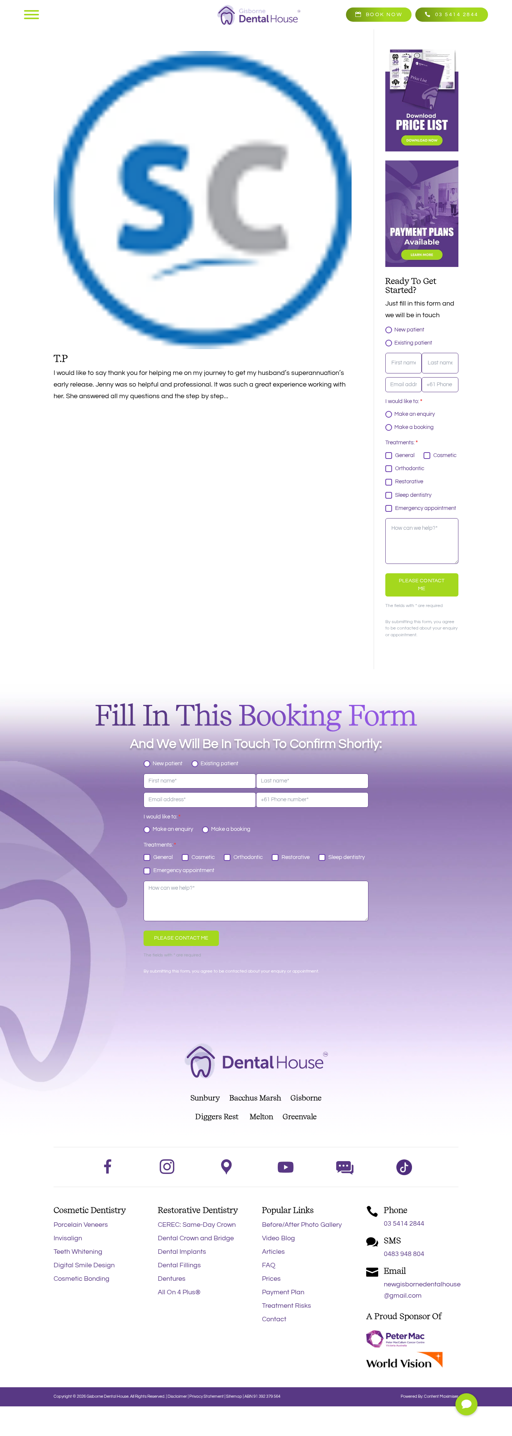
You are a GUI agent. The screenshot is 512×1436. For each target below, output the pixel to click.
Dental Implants (182, 1251)
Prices (271, 1278)
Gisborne (306, 1097)
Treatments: (401, 442)
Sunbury (205, 1097)
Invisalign (68, 1238)
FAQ (268, 1265)
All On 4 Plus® (179, 1292)
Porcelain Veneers (81, 1224)
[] (466, 1413)
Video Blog (278, 1238)
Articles (273, 1251)
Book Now (384, 14)
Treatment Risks (286, 1305)
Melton (261, 1116)
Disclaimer (177, 1396)
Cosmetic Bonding (81, 1278)
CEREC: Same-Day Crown (197, 1224)
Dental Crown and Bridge (196, 1238)
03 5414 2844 (457, 14)
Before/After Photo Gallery (302, 1224)
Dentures (172, 1278)
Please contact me (422, 584)
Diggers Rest (216, 1116)
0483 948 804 (404, 1254)
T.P (61, 358)
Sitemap (234, 1396)
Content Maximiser (441, 1396)
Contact (274, 1319)
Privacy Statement (207, 1396)
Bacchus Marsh (259, 1097)
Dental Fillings (179, 1265)
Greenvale (295, 1116)
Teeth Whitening (78, 1251)
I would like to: (403, 401)
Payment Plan (283, 1292)
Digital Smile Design (84, 1265)
